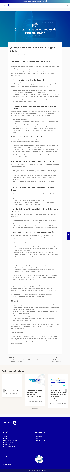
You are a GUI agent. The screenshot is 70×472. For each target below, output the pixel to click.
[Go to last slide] (4, 390)
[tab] (32, 408)
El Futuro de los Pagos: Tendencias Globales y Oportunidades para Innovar (20, 359)
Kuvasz (13, 54)
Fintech (14, 44)
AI (10, 44)
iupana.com (27, 305)
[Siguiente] (66, 390)
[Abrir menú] (67, 5)
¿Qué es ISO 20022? (11, 390)
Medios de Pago (20, 44)
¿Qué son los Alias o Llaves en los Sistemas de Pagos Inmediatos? (49, 359)
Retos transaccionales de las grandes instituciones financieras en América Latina (34, 395)
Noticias (27, 44)
